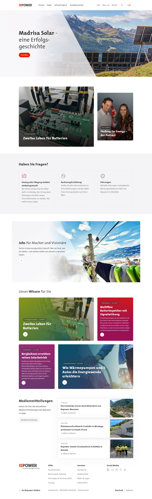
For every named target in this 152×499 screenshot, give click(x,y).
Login (129, 5)
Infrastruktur (60, 5)
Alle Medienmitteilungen (29, 420)
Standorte (81, 470)
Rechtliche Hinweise (68, 490)
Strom (41, 5)
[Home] (28, 5)
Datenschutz (83, 490)
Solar (49, 5)
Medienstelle (82, 474)
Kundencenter (77, 5)
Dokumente (82, 482)
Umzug (51, 482)
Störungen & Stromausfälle (60, 478)
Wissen (114, 5)
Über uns (106, 5)
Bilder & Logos (83, 478)
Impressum (53, 490)
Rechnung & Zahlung (57, 474)
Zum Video (24, 55)
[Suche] (122, 5)
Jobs (98, 5)
